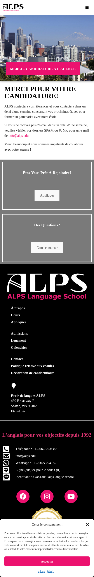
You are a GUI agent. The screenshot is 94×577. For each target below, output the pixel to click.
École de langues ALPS (28, 396)
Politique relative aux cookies (32, 366)
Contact (17, 359)
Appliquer (47, 195)
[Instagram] (47, 496)
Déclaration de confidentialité (32, 373)
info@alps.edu (19, 135)
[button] (87, 524)
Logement (18, 340)
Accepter (47, 561)
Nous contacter (47, 248)
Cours (15, 315)
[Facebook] (23, 496)
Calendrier (19, 347)
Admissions (19, 333)
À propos (18, 308)
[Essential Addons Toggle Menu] (87, 7)
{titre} (41, 571)
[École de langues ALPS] (13, 386)
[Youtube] (71, 496)
